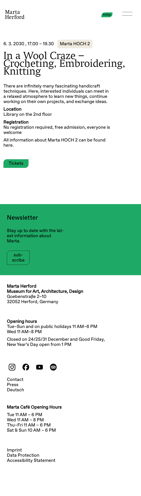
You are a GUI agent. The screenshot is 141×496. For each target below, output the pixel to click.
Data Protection (23, 455)
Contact (15, 379)
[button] (75, 44)
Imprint (14, 450)
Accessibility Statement (31, 460)
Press (12, 385)
